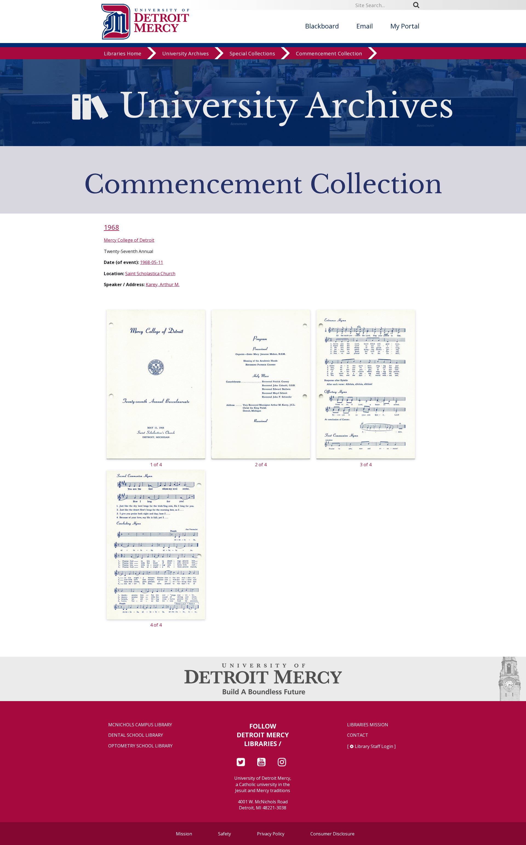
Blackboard (322, 25)
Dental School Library (135, 735)
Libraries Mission (367, 724)
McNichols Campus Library (140, 724)
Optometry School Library (140, 746)
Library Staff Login (374, 746)
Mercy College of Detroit (129, 240)
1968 (111, 227)
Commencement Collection (329, 53)
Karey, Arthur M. (162, 284)
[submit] (418, 5)
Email (364, 25)
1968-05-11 (151, 262)
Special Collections (252, 53)
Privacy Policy (270, 834)
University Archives (185, 53)
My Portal (404, 25)
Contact (357, 735)
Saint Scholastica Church (150, 274)
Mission (184, 834)
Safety (224, 834)
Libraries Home (122, 53)
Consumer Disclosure (332, 834)
